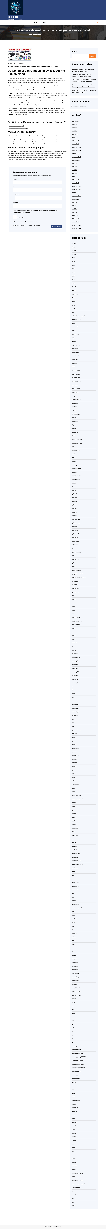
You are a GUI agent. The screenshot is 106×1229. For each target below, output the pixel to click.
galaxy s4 (74, 512)
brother (74, 367)
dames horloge (76, 421)
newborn (74, 919)
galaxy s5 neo (76, 523)
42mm (73, 297)
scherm (74, 1082)
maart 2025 (75, 176)
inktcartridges (75, 712)
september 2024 (76, 196)
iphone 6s (74, 751)
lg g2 (73, 817)
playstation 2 (75, 969)
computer (74, 396)
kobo (73, 781)
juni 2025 (74, 166)
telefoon (74, 1169)
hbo (73, 603)
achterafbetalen (76, 319)
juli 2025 (74, 163)
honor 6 (74, 635)
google (74, 566)
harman (74, 599)
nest (73, 911)
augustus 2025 (76, 160)
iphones (74, 770)
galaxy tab (75, 530)
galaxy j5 (74, 497)
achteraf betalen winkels (78, 316)
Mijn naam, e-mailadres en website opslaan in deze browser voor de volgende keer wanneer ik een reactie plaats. (36, 211)
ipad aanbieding (76, 730)
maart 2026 (75, 137)
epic (73, 446)
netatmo (74, 915)
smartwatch (75, 1111)
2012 (73, 261)
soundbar (74, 1126)
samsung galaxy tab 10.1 (79, 1057)
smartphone (75, 1107)
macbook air (75, 850)
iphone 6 (74, 744)
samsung (74, 1046)
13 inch (74, 250)
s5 (72, 1038)
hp (72, 646)
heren (73, 613)
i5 (72, 686)
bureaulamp (75, 385)
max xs (74, 879)
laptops (74, 802)
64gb (73, 308)
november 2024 (76, 189)
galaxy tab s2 (75, 541)
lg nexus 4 (75, 828)
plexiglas (74, 984)
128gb (74, 247)
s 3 (73, 1020)
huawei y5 (75, 679)
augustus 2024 (76, 199)
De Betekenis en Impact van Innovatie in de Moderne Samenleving (84, 91)
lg (72, 810)
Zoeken (74, 51)
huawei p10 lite (76, 657)
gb (72, 548)
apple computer (76, 345)
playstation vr (75, 980)
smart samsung (76, 1100)
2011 (73, 258)
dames (74, 417)
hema (73, 610)
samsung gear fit (76, 1071)
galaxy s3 (74, 508)
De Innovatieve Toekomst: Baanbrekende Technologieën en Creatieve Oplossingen (83, 86)
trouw (73, 1176)
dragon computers (77, 439)
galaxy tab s (75, 537)
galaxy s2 (74, 505)
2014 (73, 265)
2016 (73, 272)
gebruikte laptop (76, 552)
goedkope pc (75, 559)
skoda (73, 1093)
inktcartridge (75, 708)
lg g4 (73, 820)
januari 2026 (75, 144)
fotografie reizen (76, 479)
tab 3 (73, 1147)
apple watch (75, 352)
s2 (72, 1024)
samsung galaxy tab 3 (78, 1060)
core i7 (74, 410)
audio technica (76, 356)
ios (73, 722)
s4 (72, 1035)
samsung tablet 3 (76, 1078)
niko (73, 926)
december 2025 (76, 147)
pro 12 (74, 1002)
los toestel (75, 835)
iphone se (74, 762)
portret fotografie (76, 991)
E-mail (17, 194)
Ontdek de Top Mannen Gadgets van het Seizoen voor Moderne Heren (83, 70)
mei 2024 (74, 209)
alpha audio (75, 327)
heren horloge (76, 617)
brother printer (76, 370)
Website (15, 202)
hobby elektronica (77, 621)
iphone (74, 741)
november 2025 (76, 150)
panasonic (75, 948)
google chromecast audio (79, 577)
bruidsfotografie (76, 381)
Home (30, 34)
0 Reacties (21, 63)
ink (73, 697)
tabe (73, 1155)
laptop (73, 791)
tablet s (74, 1162)
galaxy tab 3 (75, 534)
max (73, 875)
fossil (73, 454)
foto (73, 457)
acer (73, 312)
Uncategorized (37, 34)
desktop (74, 428)
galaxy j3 (74, 494)
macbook (74, 846)
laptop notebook (76, 795)
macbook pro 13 (76, 860)
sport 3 (74, 1136)
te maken (74, 1165)
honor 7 (74, 639)
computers (75, 403)
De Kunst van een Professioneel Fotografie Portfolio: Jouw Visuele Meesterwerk (84, 80)
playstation (75, 966)
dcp (73, 425)
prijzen (74, 998)
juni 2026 (74, 127)
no (72, 929)
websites (74, 1195)
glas (73, 555)
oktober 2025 (75, 153)
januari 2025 (75, 183)
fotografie (74, 472)
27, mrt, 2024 (12, 63)
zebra (73, 1205)
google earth (75, 581)
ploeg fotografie (76, 988)
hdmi (73, 606)
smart (73, 1096)
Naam (15, 187)
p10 (73, 940)
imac (73, 693)
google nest (75, 592)
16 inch (74, 254)
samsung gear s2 (76, 1075)
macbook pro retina (77, 864)
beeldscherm (75, 359)
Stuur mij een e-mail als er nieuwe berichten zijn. (27, 225)
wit (73, 1198)
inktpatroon (75, 715)
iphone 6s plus (76, 755)
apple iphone (75, 348)
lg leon (74, 824)
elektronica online (77, 443)
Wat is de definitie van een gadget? (18, 128)
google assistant (76, 570)
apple (73, 337)
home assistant (76, 624)
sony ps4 (74, 1122)
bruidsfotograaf (76, 377)
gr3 (73, 595)
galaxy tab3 (75, 544)
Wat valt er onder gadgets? (16, 126)
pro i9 (73, 1006)
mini (73, 893)
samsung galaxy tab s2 (78, 1067)
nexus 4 (74, 922)
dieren (74, 436)
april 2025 (75, 173)
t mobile (74, 1140)
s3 (72, 1031)
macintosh (75, 868)
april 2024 (75, 212)
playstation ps (76, 977)
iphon (73, 737)
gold (73, 563)
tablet (73, 1158)
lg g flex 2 (74, 813)
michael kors (75, 889)
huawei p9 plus (76, 675)
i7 (72, 690)
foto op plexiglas (76, 468)
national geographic (77, 908)
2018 (73, 279)
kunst (73, 788)
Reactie (15, 179)
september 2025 (76, 157)
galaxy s (74, 501)
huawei (74, 650)
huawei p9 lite (76, 672)
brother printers (76, 374)
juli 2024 (74, 202)
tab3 (73, 1151)
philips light (75, 962)
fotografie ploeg (76, 475)
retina (73, 1013)
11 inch (74, 243)
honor (73, 632)
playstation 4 (75, 973)
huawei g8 (75, 653)
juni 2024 (74, 205)
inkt (73, 701)
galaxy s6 (74, 526)
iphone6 (74, 766)
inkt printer (75, 704)
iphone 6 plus (75, 748)
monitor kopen (76, 904)
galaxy (74, 490)
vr (72, 1191)
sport (73, 1129)
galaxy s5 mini (76, 519)
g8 (72, 486)
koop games (75, 784)
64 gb (73, 305)
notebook (74, 933)
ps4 (73, 1009)
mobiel (74, 900)
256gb (74, 290)
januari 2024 (75, 222)
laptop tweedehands (77, 799)
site (73, 1089)
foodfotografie (76, 450)
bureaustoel (75, 392)
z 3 (73, 1202)
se (72, 1086)
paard (73, 944)
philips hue (75, 958)
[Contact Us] (97, 22)
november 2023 (76, 228)
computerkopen (76, 399)
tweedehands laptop (77, 1180)
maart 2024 (75, 215)
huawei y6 (75, 682)
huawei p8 (75, 664)
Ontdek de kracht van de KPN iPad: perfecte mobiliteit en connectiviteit (81, 75)
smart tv (74, 1104)
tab (73, 1144)
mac (73, 839)
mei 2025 (74, 170)
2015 (73, 268)
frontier (74, 483)
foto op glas (75, 465)
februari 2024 (75, 218)
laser (73, 806)
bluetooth (74, 363)
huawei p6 (75, 661)
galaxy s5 (74, 515)
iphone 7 (74, 759)
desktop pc (75, 432)
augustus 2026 (76, 121)
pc (72, 951)
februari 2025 (75, 179)
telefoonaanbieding (77, 1173)
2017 (73, 276)
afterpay (74, 323)
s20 (73, 1027)
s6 (72, 1042)
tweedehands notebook (78, 1184)
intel (73, 719)
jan (73, 773)
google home (75, 584)
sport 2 (74, 1133)
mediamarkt (75, 886)
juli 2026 (74, 124)
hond (73, 628)
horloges (74, 643)
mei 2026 (74, 131)
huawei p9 (75, 668)
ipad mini (74, 733)
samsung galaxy (76, 1049)
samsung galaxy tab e (78, 1064)
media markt (75, 882)
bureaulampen (76, 388)
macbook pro (75, 857)
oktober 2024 (75, 192)
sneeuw (74, 1115)
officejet (74, 937)
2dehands (75, 294)
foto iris (74, 461)
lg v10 (73, 831)
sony (73, 1118)
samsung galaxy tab (77, 1053)
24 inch (74, 287)
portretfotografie (76, 995)
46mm (73, 301)
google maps (75, 588)
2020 (73, 283)
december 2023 (76, 225)
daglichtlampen (76, 414)
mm (73, 897)
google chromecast (77, 574)
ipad (73, 726)
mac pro (74, 842)
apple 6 (74, 341)
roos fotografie (76, 1017)
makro (73, 871)
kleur (73, 777)
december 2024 (76, 186)
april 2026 (75, 134)
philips (74, 955)
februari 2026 (75, 140)
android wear (75, 334)
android (74, 330)
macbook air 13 (76, 853)
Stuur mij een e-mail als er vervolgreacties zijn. (26, 221)
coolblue (74, 406)
